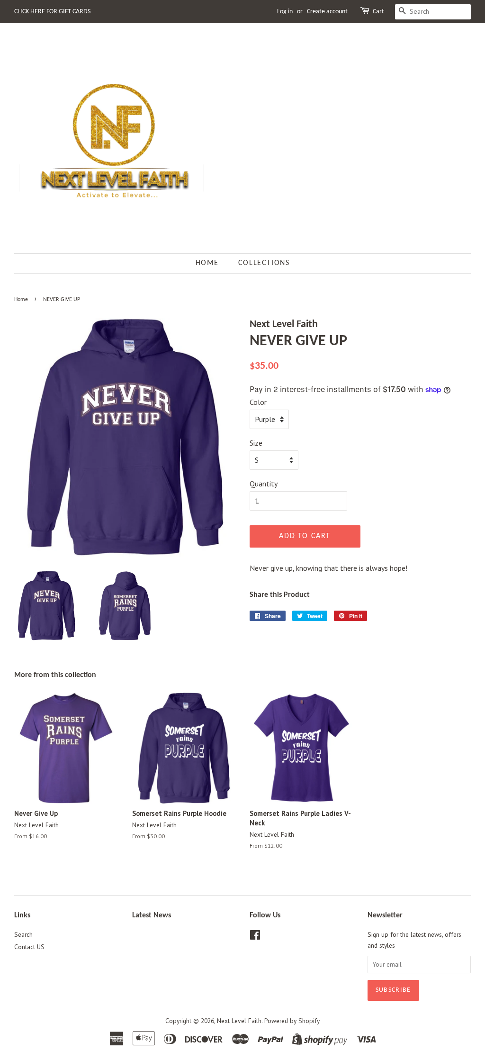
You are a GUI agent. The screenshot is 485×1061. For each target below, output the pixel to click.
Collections (264, 263)
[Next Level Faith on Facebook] (255, 937)
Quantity (264, 483)
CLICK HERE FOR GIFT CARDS (52, 11)
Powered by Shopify (292, 1020)
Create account (327, 11)
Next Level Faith (239, 1020)
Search (23, 934)
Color (258, 402)
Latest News (151, 915)
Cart (378, 11)
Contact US (29, 946)
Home (207, 263)
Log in (285, 11)
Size (256, 443)
